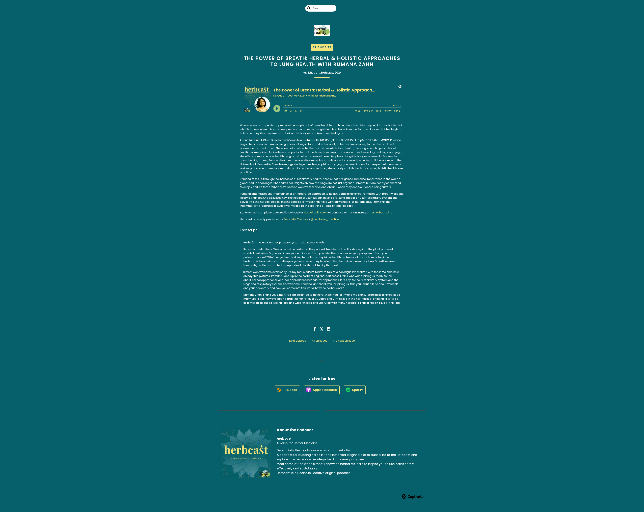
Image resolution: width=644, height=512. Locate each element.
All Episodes (319, 341)
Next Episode (297, 341)
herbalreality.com (316, 212)
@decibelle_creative (324, 219)
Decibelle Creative (296, 219)
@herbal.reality (382, 212)
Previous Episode (344, 341)
